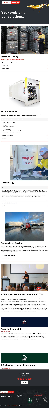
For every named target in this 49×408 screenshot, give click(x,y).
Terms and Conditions (38, 395)
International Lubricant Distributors (13, 405)
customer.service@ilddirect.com (40, 394)
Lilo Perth (27, 405)
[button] (1, 277)
